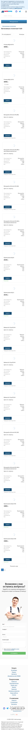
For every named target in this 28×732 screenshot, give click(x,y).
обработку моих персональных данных (11, 649)
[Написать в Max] (4, 710)
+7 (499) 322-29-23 (17, 8)
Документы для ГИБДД (14, 676)
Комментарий (5, 639)
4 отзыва (6, 84)
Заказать (7, 135)
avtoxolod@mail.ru (17, 711)
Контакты (14, 704)
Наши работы (14, 693)
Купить (8, 65)
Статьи (14, 695)
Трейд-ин (14, 681)
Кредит (14, 687)
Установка (14, 670)
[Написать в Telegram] (7, 710)
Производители (14, 683)
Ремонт (14, 672)
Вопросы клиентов (14, 691)
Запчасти (14, 674)
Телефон (4, 629)
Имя (3, 624)
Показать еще (14, 566)
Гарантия (14, 689)
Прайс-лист (14, 685)
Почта (3, 634)
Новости (14, 700)
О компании (14, 702)
